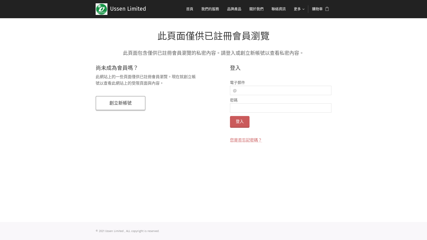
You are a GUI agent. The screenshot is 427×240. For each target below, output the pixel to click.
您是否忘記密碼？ (246, 140)
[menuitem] (189, 9)
